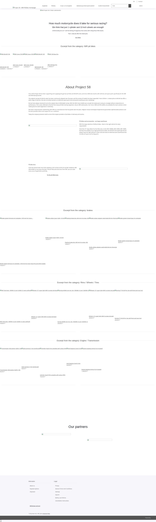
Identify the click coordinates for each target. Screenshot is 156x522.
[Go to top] (0, 521)
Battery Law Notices (60, 498)
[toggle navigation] (14, 4)
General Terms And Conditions (63, 489)
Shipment (32, 492)
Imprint (57, 495)
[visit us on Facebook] (30, 509)
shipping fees (46, 513)
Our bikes (78, 37)
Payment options (34, 489)
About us (32, 486)
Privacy (57, 486)
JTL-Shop (153, 517)
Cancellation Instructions (62, 501)
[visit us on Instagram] (30, 510)
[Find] (130, 6)
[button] (133, 6)
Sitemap (57, 492)
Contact (140, 1)
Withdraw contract (35, 506)
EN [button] (134, 1)
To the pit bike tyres (52, 175)
